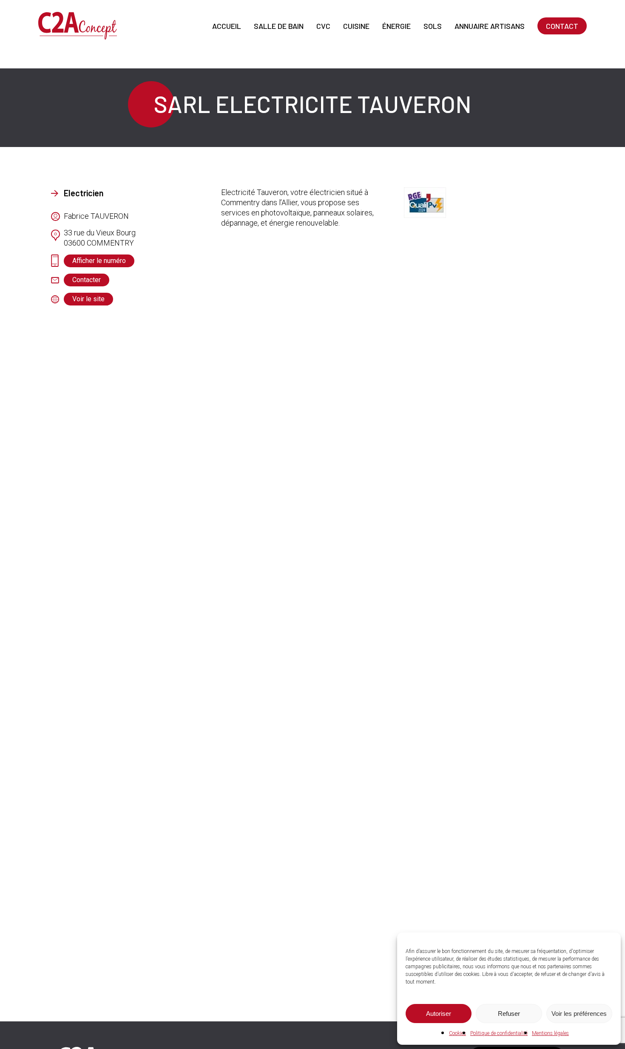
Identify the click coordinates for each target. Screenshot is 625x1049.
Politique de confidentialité (499, 1033)
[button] (99, 260)
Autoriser (438, 1013)
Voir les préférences (579, 1013)
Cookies (457, 1033)
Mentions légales (550, 1033)
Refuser (509, 1013)
